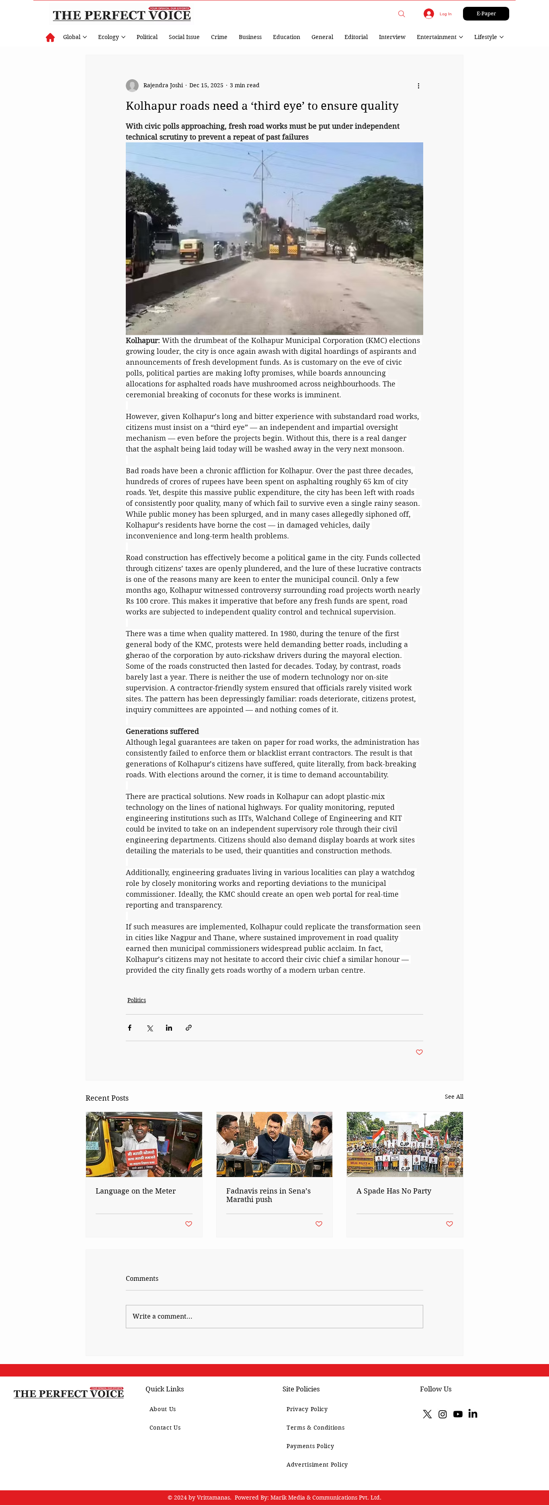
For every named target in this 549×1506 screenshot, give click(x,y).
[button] (401, 14)
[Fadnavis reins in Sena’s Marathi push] (275, 1144)
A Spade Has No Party (393, 1191)
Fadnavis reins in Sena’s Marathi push (268, 1195)
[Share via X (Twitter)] (149, 1027)
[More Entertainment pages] (461, 37)
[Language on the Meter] (144, 1144)
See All (454, 1096)
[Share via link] (189, 1027)
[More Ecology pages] (123, 37)
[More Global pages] (85, 37)
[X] (427, 1414)
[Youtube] (458, 1414)
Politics (136, 1000)
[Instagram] (442, 1414)
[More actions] (418, 85)
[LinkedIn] (472, 1414)
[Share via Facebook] (129, 1027)
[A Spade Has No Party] (405, 1144)
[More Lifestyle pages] (502, 37)
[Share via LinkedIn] (169, 1027)
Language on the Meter (136, 1191)
